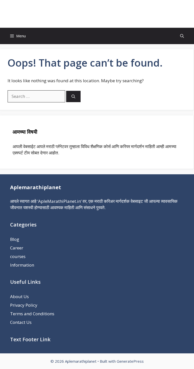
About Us (19, 296)
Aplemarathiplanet (97, 14)
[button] (182, 36)
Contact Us (21, 322)
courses (18, 256)
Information (22, 265)
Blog (14, 239)
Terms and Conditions (32, 314)
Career (16, 248)
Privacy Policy (23, 305)
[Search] (73, 96)
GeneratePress (130, 361)
